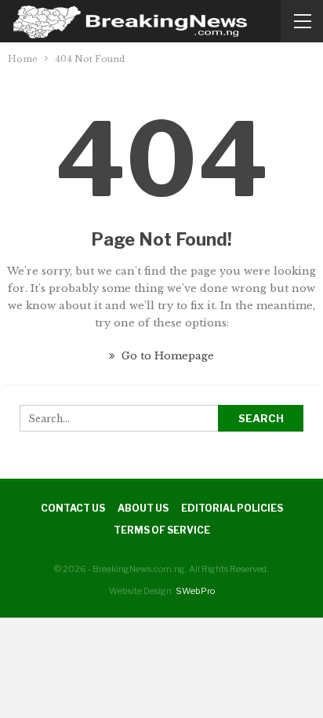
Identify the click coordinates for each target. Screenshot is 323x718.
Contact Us (73, 508)
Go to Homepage (166, 356)
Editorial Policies (232, 508)
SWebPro (195, 590)
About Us (143, 508)
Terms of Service (162, 530)
